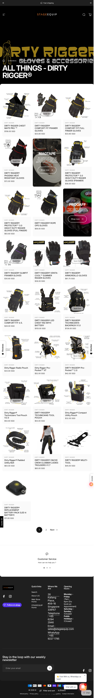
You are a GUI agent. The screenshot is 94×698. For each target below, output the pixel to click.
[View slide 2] (47, 567)
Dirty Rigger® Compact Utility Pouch (76, 414)
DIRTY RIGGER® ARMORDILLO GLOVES (76, 274)
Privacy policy (34, 694)
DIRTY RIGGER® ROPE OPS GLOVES (45, 224)
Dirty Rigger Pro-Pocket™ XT (43, 369)
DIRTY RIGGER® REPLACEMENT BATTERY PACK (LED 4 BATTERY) (15, 511)
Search (34, 592)
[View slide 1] (44, 567)
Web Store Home (35, 600)
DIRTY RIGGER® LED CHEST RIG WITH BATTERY (44, 323)
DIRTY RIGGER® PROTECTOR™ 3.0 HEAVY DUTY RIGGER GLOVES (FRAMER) (75, 177)
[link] (53, 602)
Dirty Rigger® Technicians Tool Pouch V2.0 (15, 415)
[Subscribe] (49, 668)
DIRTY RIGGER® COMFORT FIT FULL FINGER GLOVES (74, 128)
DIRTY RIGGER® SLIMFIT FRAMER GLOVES (16, 274)
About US (35, 596)
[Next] (90, 3)
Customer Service (47, 559)
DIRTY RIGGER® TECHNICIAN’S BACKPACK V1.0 (73, 323)
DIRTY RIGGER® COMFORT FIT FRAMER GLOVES (46, 128)
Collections (12, 61)
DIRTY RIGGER (9, 123)
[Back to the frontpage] (3, 60)
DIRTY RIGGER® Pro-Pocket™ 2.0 (75, 369)
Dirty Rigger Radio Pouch (16, 368)
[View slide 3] (49, 567)
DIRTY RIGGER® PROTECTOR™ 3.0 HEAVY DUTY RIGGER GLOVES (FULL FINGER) (15, 227)
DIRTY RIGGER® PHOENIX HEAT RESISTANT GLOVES (14, 175)
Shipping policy (56, 694)
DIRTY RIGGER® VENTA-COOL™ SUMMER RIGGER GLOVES (46, 275)
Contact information (68, 694)
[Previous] (3, 3)
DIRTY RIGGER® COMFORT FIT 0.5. (13, 321)
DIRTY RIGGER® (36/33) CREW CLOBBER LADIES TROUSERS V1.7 (46, 462)
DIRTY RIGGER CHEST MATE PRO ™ (15, 126)
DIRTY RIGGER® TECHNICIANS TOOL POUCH (44, 415)
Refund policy (24, 694)
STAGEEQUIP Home (37, 606)
